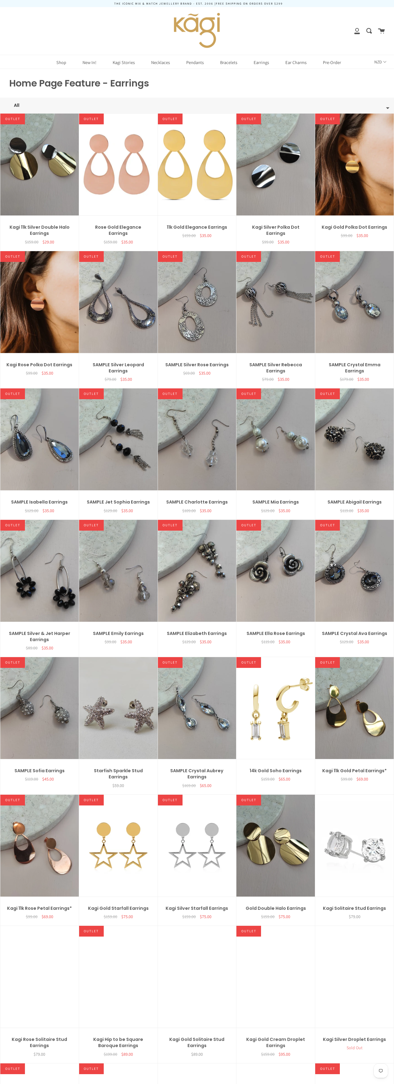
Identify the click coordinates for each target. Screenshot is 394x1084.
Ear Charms (296, 62)
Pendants (195, 62)
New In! (89, 62)
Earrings (261, 62)
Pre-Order (332, 62)
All (16, 105)
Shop (61, 62)
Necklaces (160, 62)
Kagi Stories (124, 62)
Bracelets (228, 62)
